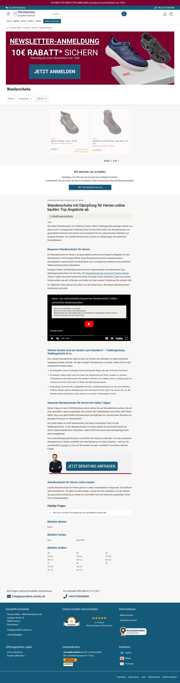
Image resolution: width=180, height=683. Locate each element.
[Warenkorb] (171, 14)
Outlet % (31, 21)
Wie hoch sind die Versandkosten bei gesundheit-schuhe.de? (80, 512)
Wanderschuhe (45, 28)
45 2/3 (79, 566)
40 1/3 (50, 560)
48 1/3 (108, 560)
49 (107, 563)
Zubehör (24, 21)
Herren (16, 21)
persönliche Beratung (16, 8)
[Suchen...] (124, 13)
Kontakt (64, 445)
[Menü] (8, 13)
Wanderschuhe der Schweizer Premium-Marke (107, 273)
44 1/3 (79, 560)
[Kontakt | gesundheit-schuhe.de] (90, 463)
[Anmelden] (165, 14)
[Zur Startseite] (24, 14)
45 (77, 563)
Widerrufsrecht (126, 615)
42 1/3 (50, 570)
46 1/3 (79, 570)
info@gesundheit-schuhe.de (19, 630)
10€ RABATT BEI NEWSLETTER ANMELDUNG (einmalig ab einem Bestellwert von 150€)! (87, 2)
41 (48, 563)
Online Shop (16, 28)
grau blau (80, 540)
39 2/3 (50, 556)
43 (77, 553)
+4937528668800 (14, 635)
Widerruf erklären (170, 677)
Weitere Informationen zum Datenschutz (69, 315)
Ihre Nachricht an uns (92, 187)
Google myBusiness (16, 655)
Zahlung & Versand (128, 620)
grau (49, 540)
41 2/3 (50, 566)
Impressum (121, 677)
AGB (143, 677)
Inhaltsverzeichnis (62, 216)
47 (107, 553)
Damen (9, 21)
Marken (38, 21)
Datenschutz (134, 677)
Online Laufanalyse (52, 21)
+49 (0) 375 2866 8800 (165, 8)
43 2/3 (79, 556)
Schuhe (26, 28)
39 (48, 553)
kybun (50, 527)
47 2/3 (108, 556)
